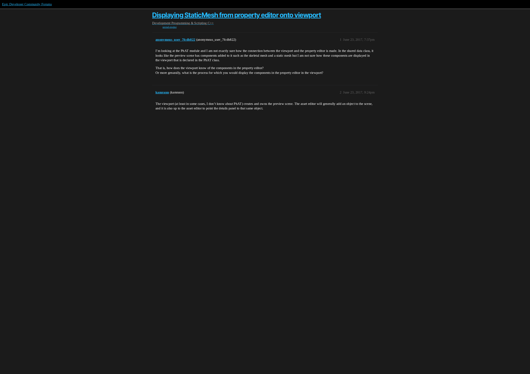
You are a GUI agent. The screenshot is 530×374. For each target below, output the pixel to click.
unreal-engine (170, 27)
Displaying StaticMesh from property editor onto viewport (236, 15)
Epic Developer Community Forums (27, 4)
